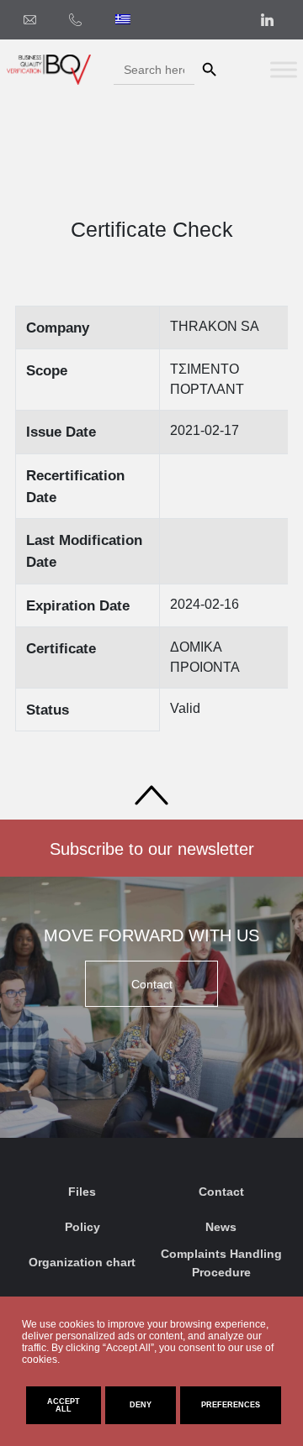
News (221, 1227)
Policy (82, 1227)
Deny (141, 1405)
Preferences (230, 1405)
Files (82, 1191)
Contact (221, 1191)
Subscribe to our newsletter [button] (152, 849)
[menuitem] (122, 19)
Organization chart (82, 1262)
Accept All (63, 1405)
